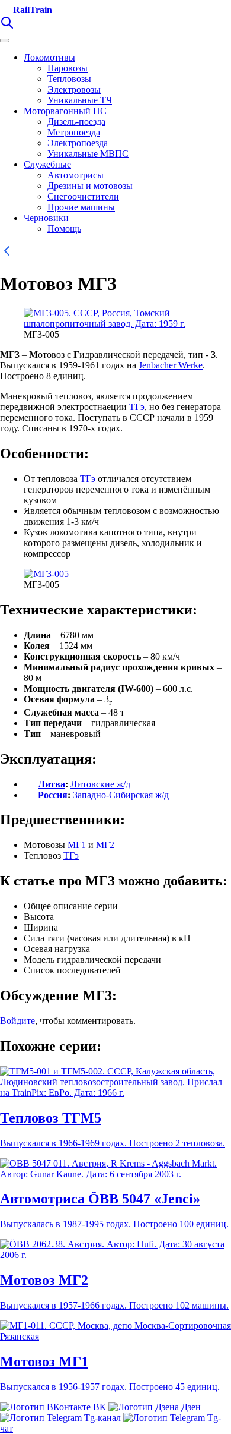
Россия (53, 795)
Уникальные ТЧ (79, 100)
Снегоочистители (83, 196)
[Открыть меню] (4, 40)
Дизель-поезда (76, 121)
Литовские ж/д (100, 784)
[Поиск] (7, 26)
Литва (51, 784)
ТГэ (137, 407)
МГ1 (77, 845)
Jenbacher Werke (171, 365)
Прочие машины (81, 207)
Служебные (47, 164)
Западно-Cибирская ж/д (121, 795)
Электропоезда (77, 143)
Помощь (64, 228)
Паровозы (67, 68)
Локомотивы (49, 57)
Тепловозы (69, 79)
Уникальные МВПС (88, 154)
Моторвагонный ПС (65, 111)
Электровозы (74, 89)
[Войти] (24, 26)
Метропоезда (73, 132)
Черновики (46, 218)
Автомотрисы (75, 175)
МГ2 (105, 845)
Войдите (17, 1021)
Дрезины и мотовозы (90, 186)
